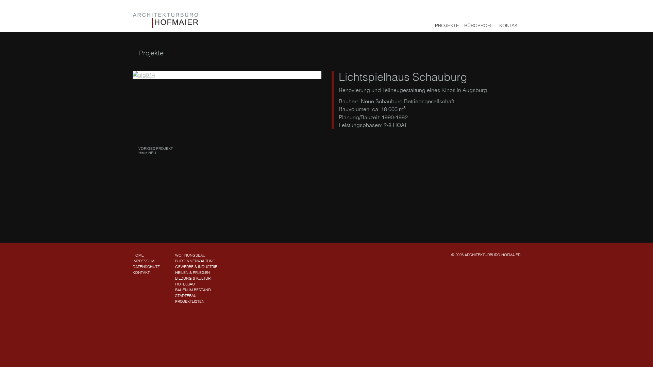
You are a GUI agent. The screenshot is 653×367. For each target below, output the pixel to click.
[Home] (165, 20)
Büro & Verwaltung (195, 261)
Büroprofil (479, 25)
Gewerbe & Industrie (196, 266)
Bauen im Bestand (193, 289)
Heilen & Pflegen (192, 272)
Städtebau (186, 295)
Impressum (143, 261)
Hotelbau (185, 284)
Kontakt (509, 25)
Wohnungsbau (190, 255)
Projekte (447, 25)
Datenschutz (146, 266)
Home (138, 255)
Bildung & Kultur (193, 278)
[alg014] (227, 75)
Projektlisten (189, 301)
